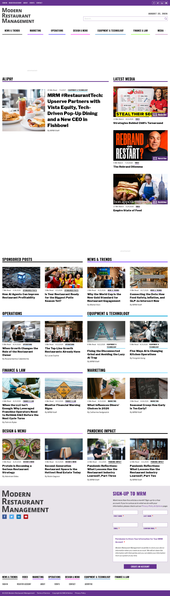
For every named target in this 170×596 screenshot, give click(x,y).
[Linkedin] (162, 2)
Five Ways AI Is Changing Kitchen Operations (146, 352)
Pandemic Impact (114, 462)
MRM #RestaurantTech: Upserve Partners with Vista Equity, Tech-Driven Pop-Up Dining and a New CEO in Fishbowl (75, 110)
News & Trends (113, 290)
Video (138, 119)
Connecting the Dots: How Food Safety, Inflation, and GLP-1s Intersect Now (147, 298)
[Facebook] (153, 2)
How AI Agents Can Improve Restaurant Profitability (20, 296)
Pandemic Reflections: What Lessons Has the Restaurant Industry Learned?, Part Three (102, 470)
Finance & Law (28, 401)
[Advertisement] (85, 53)
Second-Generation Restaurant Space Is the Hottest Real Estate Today (63, 469)
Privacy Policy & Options (152, 506)
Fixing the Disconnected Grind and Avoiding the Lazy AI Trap (106, 354)
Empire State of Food (127, 210)
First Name (118, 516)
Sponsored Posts (30, 290)
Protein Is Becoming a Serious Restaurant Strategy (17, 469)
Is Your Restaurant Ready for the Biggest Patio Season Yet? (62, 298)
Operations (27, 344)
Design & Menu (28, 462)
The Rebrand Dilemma (128, 166)
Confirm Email (149, 528)
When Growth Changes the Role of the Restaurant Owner (20, 352)
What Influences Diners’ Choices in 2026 (103, 406)
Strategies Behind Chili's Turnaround (138, 123)
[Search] (166, 18)
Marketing (112, 401)
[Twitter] (157, 2)
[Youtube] (166, 2)
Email (116, 528)
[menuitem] (4, 3)
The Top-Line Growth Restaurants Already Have (62, 350)
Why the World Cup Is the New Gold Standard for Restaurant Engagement (104, 298)
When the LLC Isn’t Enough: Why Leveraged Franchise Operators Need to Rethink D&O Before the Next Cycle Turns (20, 411)
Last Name (147, 516)
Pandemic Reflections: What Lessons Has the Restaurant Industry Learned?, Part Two (145, 470)
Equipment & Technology (78, 90)
